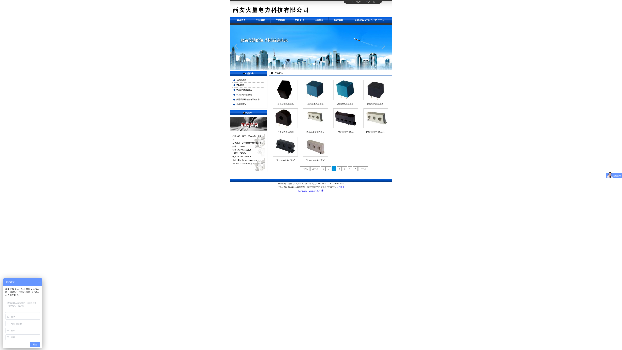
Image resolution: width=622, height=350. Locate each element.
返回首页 (241, 19)
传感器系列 (241, 104)
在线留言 (318, 19)
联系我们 (338, 19)
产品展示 (280, 19)
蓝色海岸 (340, 187)
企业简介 (260, 19)
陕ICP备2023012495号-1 (309, 191)
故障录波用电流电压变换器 (248, 99)
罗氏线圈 (240, 85)
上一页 (315, 169)
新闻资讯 (299, 19)
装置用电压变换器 (244, 90)
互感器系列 (241, 80)
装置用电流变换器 (244, 94)
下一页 (363, 169)
